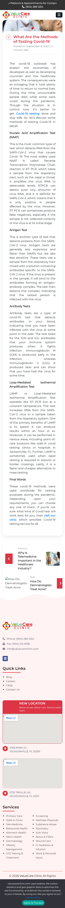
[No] (60, 893)
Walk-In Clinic (14, 820)
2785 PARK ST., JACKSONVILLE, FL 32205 (25, 749)
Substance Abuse (46, 824)
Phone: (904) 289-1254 (20, 638)
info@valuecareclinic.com (23, 648)
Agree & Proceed (33, 902)
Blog (9, 677)
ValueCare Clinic (31, 876)
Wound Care (43, 841)
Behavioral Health (17, 828)
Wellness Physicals (47, 820)
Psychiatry (42, 828)
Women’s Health (16, 832)
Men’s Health (14, 836)
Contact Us (13, 689)
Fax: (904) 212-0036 (18, 643)
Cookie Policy (32, 897)
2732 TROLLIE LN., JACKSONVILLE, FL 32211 (24, 794)
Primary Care (14, 816)
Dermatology (14, 841)
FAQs (9, 685)
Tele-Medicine (14, 824)
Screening (42, 816)
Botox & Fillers (44, 836)
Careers (10, 681)
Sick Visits (42, 832)
